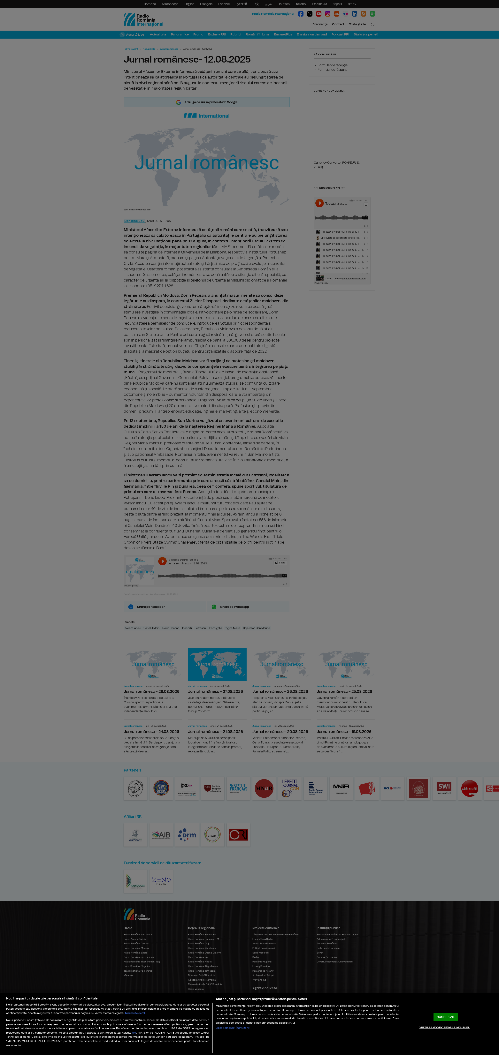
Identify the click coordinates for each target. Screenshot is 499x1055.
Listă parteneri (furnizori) (233, 1027)
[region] (249, 1024)
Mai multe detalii (135, 1013)
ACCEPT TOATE (446, 1017)
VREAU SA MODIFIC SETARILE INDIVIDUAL (444, 1027)
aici (134, 1033)
